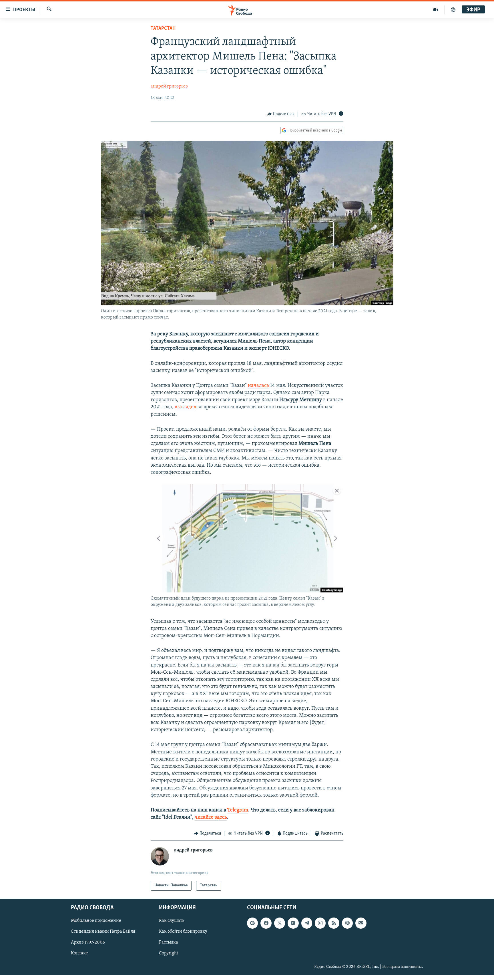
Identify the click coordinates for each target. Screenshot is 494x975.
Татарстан (163, 28)
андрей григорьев (169, 86)
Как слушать (171, 920)
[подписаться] (360, 923)
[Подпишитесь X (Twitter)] (279, 923)
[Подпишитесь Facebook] (265, 923)
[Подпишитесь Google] (252, 923)
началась (258, 385)
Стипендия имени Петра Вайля (103, 931)
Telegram (237, 810)
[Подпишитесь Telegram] (306, 923)
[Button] (281, 114)
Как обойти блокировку (183, 931)
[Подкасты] (347, 923)
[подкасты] (453, 9)
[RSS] (333, 923)
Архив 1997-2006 (88, 942)
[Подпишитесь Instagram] (320, 923)
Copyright (168, 953)
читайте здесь (211, 817)
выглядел (185, 407)
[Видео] (436, 9)
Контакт (79, 953)
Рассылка (168, 942)
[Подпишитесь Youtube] (293, 923)
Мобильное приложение (96, 920)
